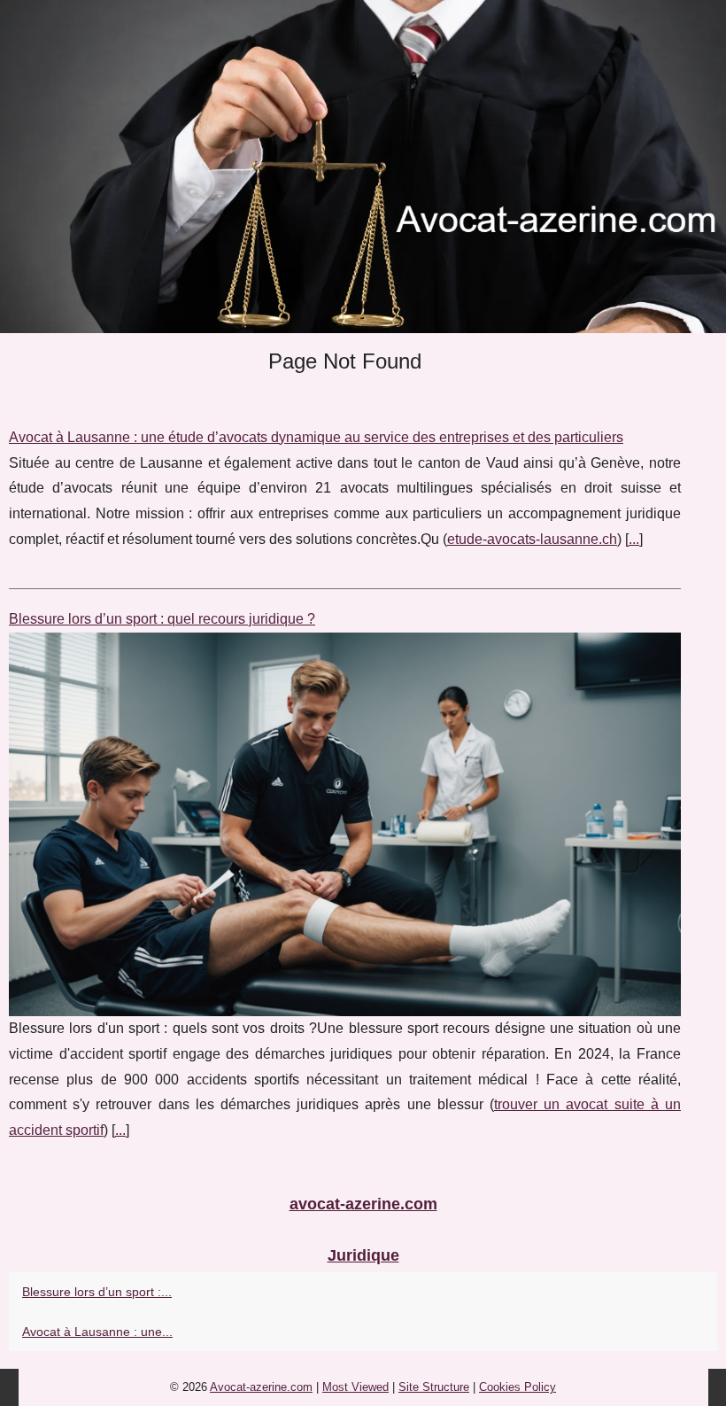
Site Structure (433, 1387)
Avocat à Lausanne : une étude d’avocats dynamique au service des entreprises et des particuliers (316, 437)
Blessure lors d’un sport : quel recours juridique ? (162, 618)
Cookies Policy (517, 1387)
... (634, 539)
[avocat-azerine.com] (363, 166)
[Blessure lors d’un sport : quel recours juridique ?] (345, 824)
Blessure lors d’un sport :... (97, 1292)
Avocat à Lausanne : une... (97, 1331)
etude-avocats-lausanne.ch (532, 539)
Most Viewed (355, 1387)
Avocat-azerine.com (261, 1387)
